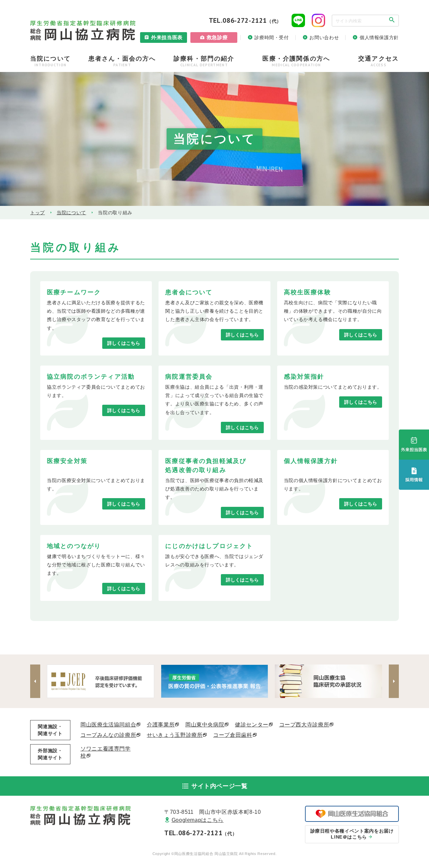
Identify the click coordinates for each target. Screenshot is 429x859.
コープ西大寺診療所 (304, 724)
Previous (35, 681)
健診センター (251, 724)
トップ (37, 212)
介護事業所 (161, 724)
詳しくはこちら (123, 343)
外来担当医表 (167, 37)
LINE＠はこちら (352, 834)
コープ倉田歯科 (232, 735)
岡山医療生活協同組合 (108, 724)
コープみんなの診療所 (108, 735)
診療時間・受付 (271, 37)
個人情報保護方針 (379, 37)
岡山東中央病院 (204, 724)
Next (394, 681)
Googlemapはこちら (198, 820)
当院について (71, 212)
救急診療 (217, 37)
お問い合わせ (324, 37)
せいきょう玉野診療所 (174, 735)
